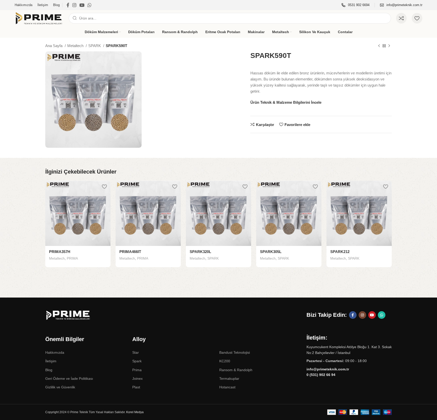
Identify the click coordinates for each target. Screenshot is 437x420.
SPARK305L (270, 251)
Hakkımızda (54, 352)
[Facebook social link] (68, 5)
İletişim (50, 361)
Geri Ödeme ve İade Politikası (69, 378)
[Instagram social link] (74, 5)
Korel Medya (135, 412)
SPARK (95, 46)
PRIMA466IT (130, 251)
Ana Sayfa (54, 46)
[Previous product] (379, 46)
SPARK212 (339, 251)
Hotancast (227, 387)
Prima (137, 370)
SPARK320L (200, 251)
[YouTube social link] (82, 5)
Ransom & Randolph (235, 370)
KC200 (224, 361)
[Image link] (78, 315)
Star (135, 352)
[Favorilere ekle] (104, 186)
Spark (137, 361)
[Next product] (389, 46)
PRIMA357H (59, 251)
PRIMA (72, 258)
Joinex (137, 378)
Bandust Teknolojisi (234, 352)
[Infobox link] (355, 5)
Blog (48, 370)
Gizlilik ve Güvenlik (60, 387)
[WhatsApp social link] (89, 5)
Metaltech (75, 46)
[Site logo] (39, 18)
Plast (136, 387)
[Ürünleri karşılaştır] (401, 18)
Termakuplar (229, 378)
